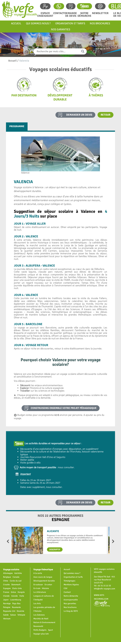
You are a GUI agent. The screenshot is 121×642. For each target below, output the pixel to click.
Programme (16, 126)
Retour (105, 114)
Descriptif (54, 549)
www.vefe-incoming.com (101, 597)
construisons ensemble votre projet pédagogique (63, 408)
